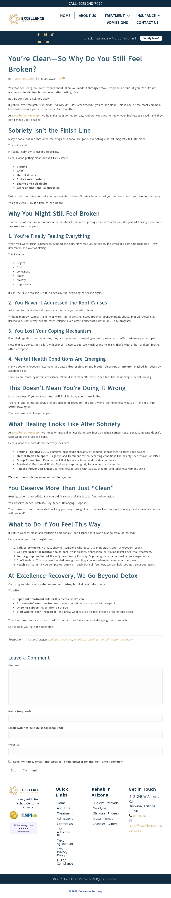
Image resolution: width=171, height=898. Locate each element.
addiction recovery (60, 640)
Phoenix (113, 813)
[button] (128, 15)
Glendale (99, 813)
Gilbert (112, 824)
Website (13, 745)
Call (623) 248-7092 (85, 3)
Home (65, 15)
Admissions (117, 22)
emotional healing (86, 640)
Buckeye (99, 803)
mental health (108, 640)
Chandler (99, 824)
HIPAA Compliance (65, 861)
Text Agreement (65, 842)
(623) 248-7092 (144, 816)
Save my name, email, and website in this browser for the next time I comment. (68, 762)
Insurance (146, 15)
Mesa (97, 818)
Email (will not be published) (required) (35, 728)
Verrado (113, 803)
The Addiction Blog (63, 832)
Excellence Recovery (26, 116)
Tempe (108, 818)
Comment (14, 665)
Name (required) (19, 711)
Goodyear (100, 808)
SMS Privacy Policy (62, 852)
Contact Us (147, 22)
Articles (26, 640)
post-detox (126, 640)
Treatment (114, 15)
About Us (87, 15)
